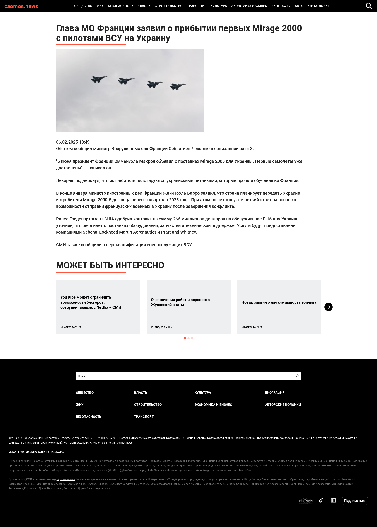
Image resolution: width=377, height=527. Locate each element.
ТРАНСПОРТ (196, 6)
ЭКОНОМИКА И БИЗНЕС (249, 6)
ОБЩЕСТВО (83, 6)
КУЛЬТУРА (219, 6)
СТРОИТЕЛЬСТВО (169, 6)
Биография (281, 6)
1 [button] (185, 338)
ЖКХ (100, 6)
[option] (98, 307)
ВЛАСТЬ (144, 6)
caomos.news (21, 6)
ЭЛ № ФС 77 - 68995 (106, 438)
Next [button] (328, 307)
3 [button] (192, 338)
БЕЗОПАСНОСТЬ (120, 6)
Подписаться (355, 500)
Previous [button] (48, 307)
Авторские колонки (312, 6)
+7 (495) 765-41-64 (101, 442)
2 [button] (188, 338)
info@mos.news (122, 442)
